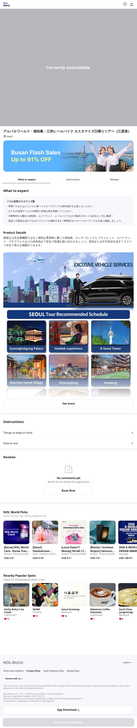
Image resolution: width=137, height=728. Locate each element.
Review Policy (73, 670)
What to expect (27, 179)
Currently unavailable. (68, 722)
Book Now (68, 490)
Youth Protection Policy (53, 670)
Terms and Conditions (13, 670)
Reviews (114, 179)
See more (68, 403)
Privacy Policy (33, 670)
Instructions (73, 179)
